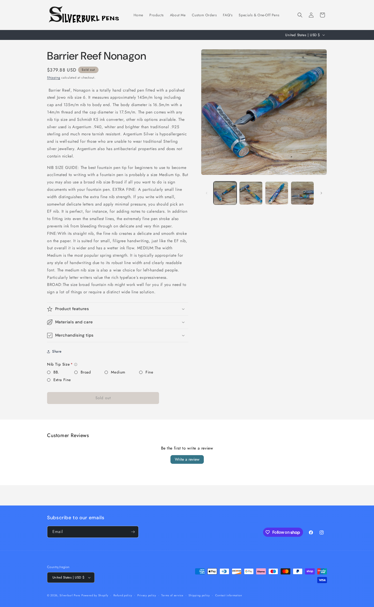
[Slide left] (206, 193)
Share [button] (57, 351)
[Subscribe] (132, 532)
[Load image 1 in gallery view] (225, 193)
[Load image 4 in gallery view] (302, 193)
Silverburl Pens (70, 595)
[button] (300, 15)
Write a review (187, 459)
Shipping (53, 77)
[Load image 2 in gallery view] (250, 193)
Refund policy (122, 595)
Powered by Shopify (94, 595)
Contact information (228, 595)
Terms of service (172, 595)
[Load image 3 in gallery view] (276, 193)
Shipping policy (199, 595)
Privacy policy (146, 595)
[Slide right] (321, 193)
